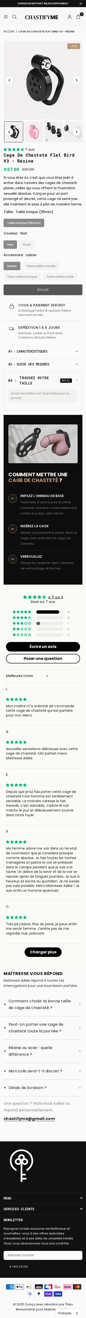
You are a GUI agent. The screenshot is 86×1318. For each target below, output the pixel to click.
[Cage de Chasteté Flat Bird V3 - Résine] (13, 132)
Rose (27, 244)
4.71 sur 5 (55, 597)
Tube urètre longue (22, 276)
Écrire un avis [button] (43, 646)
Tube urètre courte (40, 266)
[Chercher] (14, 16)
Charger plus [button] (43, 952)
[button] (78, 16)
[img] (16, 699)
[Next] (76, 80)
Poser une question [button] (43, 658)
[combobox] (68, 1313)
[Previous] (9, 80)
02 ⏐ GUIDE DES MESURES (28, 364)
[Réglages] (69, 16)
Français (64, 1313)
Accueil (9, 31)
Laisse (12, 266)
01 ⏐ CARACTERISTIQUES (27, 351)
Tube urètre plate (60, 276)
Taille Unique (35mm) (24, 223)
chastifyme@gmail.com (29, 1118)
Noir (10, 244)
